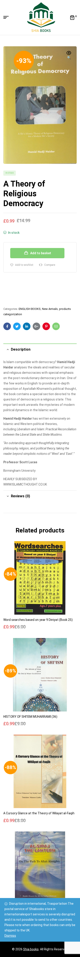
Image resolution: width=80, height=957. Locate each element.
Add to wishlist (24, 264)
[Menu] (7, 17)
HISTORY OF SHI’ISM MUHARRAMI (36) (30, 716)
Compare (49, 264)
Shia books (31, 949)
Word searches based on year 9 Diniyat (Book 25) (38, 620)
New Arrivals (50, 309)
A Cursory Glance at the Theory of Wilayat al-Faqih (38, 813)
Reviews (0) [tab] (20, 496)
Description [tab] (20, 349)
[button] (69, 56)
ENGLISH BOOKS (30, 309)
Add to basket (40, 253)
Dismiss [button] (10, 935)
